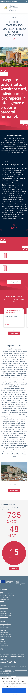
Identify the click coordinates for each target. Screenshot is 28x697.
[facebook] (7, 662)
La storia (2, 619)
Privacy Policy (3, 656)
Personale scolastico (5, 624)
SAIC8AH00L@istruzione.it (21, 670)
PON (1, 648)
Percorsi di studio (4, 627)
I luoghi (2, 610)
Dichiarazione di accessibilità (17, 656)
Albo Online (21, 654)
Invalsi (2, 601)
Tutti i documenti (14, 333)
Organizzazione (4, 617)
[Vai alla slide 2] (12, 484)
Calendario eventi (4, 645)
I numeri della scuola (5, 613)
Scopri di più (14, 568)
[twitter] (13, 662)
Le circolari (3, 643)
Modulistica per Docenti (15, 311)
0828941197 (8, 670)
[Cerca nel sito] (25, 8)
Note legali (3, 659)
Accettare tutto (14, 690)
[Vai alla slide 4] (15, 484)
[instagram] (11, 662)
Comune (2, 603)
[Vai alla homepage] (5, 8)
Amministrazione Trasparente (8, 654)
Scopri (7, 324)
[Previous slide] (1, 229)
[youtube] (9, 662)
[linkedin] (15, 662)
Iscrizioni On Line (4, 599)
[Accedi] (26, 1)
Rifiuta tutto (14, 694)
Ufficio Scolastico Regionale (7, 594)
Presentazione (4, 608)
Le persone (3, 611)
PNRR (1, 650)
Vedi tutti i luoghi (14, 490)
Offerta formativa (4, 633)
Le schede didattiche (5, 634)
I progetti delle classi (5, 636)
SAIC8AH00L (13, 676)
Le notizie (2, 641)
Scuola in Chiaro (4, 597)
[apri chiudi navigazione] (2, 8)
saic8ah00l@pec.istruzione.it (6, 673)
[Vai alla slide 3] (14, 484)
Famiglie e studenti (5, 626)
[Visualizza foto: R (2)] (14, 471)
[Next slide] (26, 229)
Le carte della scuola (5, 615)
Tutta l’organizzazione (14, 282)
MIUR (1, 592)
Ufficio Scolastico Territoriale (7, 595)
